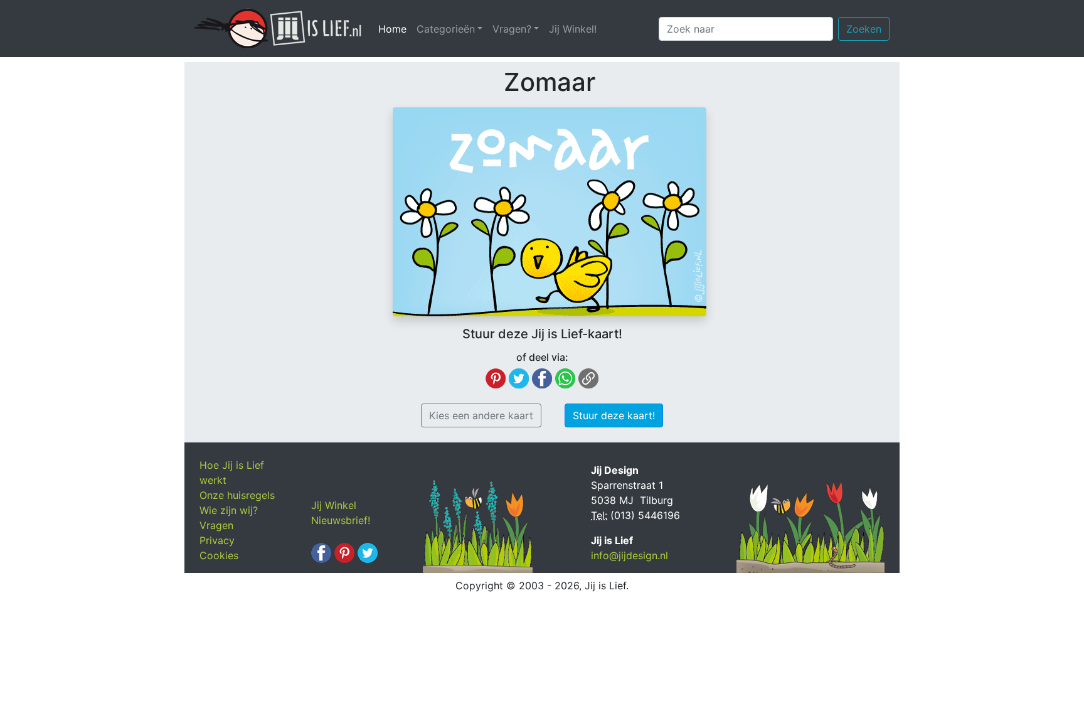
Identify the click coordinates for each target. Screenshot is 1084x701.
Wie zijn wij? (228, 510)
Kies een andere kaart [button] (481, 415)
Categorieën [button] (446, 29)
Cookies (218, 555)
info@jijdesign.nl (629, 555)
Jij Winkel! (573, 29)
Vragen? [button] (511, 29)
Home (395, 29)
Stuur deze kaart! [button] (614, 415)
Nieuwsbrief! (340, 520)
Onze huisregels (237, 495)
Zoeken (863, 29)
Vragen (216, 525)
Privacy (217, 540)
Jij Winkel (333, 505)
